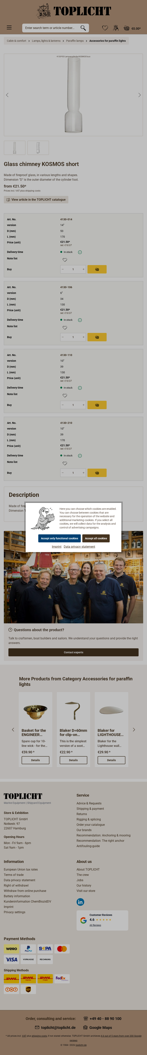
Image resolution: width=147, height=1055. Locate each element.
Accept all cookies (96, 538)
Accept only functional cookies (59, 538)
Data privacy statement (79, 546)
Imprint (56, 546)
